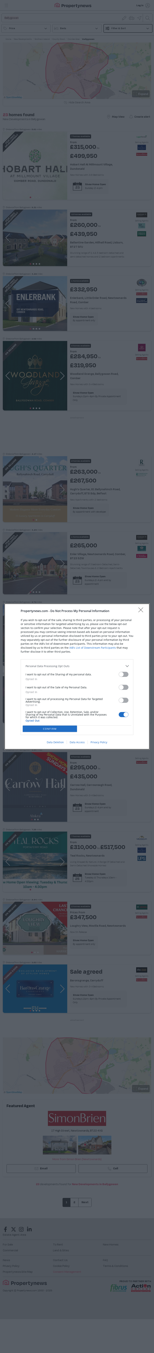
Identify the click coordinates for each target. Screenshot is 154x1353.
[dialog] (77, 676)
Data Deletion (55, 742)
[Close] (142, 611)
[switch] (123, 674)
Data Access (77, 742)
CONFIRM (50, 728)
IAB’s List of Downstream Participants (92, 647)
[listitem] (77, 666)
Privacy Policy (99, 742)
